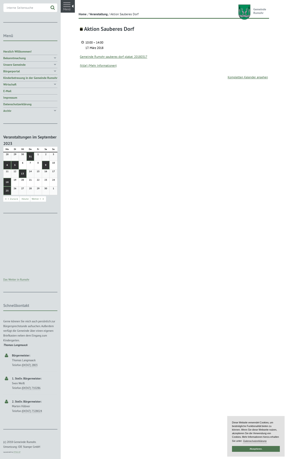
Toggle (68, 6)
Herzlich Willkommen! (17, 51)
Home (83, 14)
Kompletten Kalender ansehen (248, 77)
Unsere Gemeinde (14, 65)
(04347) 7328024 (32, 411)
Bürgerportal (11, 71)
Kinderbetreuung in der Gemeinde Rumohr (30, 78)
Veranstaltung (98, 14)
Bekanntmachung (14, 58)
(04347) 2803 (30, 365)
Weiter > (36, 198)
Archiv (7, 111)
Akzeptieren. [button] (256, 449)
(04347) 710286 (31, 388)
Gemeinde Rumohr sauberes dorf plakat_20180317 (113, 56)
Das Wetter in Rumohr (16, 279)
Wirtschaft (9, 84)
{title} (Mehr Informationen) (98, 65)
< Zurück (13, 198)
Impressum (10, 98)
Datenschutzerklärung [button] (255, 441)
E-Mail (7, 91)
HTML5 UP (16, 452)
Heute (25, 198)
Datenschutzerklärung (17, 104)
